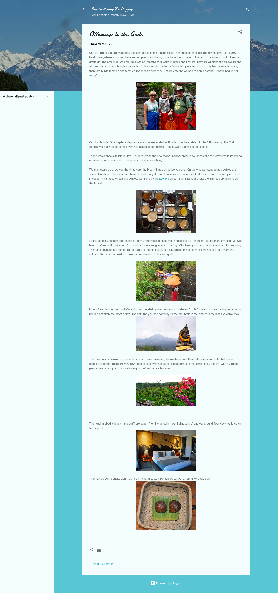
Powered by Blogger (168, 583)
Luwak (163, 178)
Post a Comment (103, 564)
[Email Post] (99, 551)
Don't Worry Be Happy (111, 9)
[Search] (247, 10)
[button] (240, 32)
